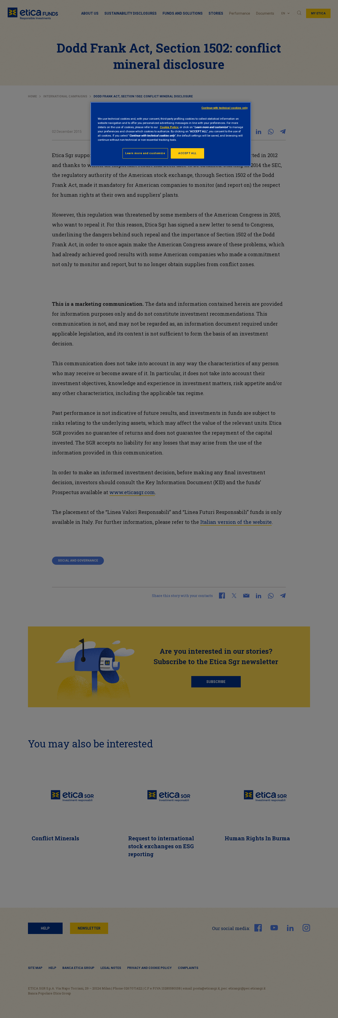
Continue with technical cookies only (224, 108)
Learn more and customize (145, 153)
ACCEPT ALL (187, 153)
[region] (170, 134)
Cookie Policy (169, 127)
